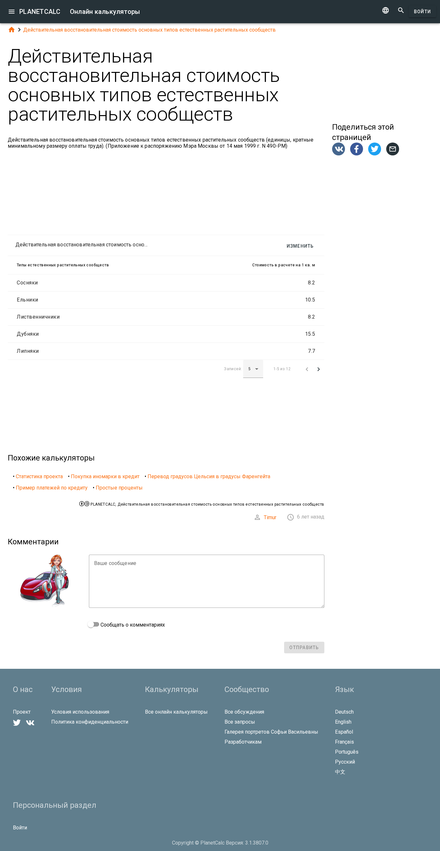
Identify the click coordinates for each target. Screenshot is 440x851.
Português (347, 752)
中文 (340, 772)
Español (344, 732)
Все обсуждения (244, 712)
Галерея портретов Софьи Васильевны (271, 732)
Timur (270, 517)
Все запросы (240, 722)
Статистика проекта (39, 476)
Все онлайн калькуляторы (176, 712)
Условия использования (80, 712)
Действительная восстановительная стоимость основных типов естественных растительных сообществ (149, 30)
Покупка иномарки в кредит (105, 476)
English (343, 722)
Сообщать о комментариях (132, 625)
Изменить (300, 246)
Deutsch (344, 712)
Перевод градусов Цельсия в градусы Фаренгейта (209, 476)
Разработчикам (243, 742)
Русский (345, 762)
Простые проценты (119, 488)
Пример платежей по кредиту (52, 488)
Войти (422, 11)
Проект (22, 712)
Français (344, 742)
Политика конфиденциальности (89, 722)
